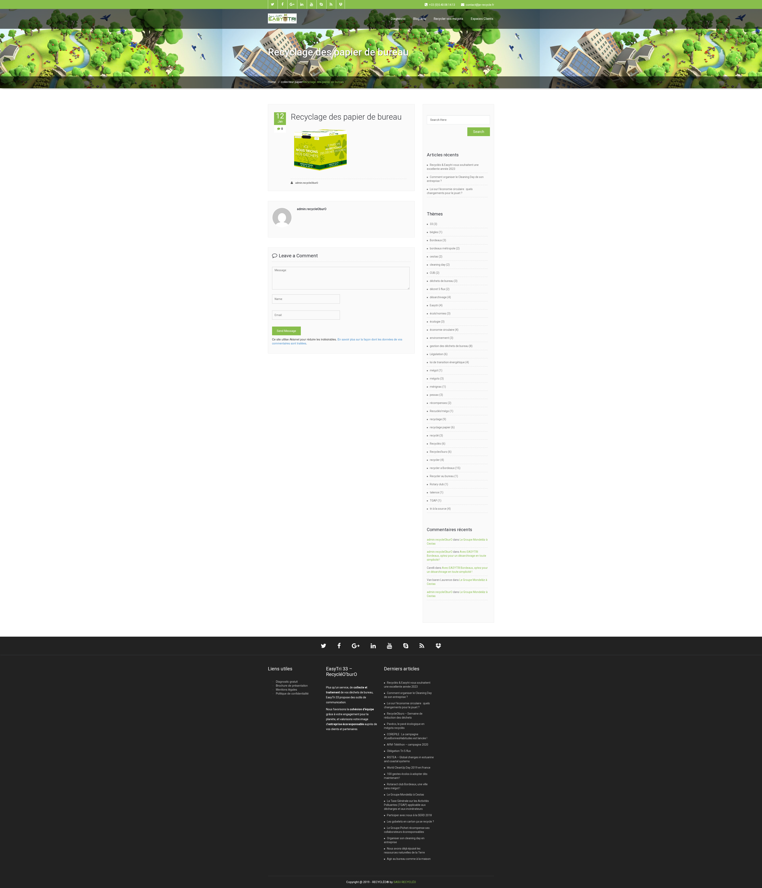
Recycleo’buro (438, 451)
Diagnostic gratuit (287, 681)
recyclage (436, 419)
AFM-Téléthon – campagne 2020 (407, 744)
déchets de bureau (441, 281)
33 (431, 224)
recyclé (434, 435)
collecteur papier (292, 82)
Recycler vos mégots (448, 19)
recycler (435, 459)
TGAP (433, 500)
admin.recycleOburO (306, 183)
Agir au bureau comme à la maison (409, 858)
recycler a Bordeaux (442, 468)
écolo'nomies (438, 313)
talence (434, 492)
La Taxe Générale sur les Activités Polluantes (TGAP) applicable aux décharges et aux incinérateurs (406, 804)
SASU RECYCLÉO (405, 882)
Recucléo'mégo (439, 411)
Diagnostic (398, 19)
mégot (434, 370)
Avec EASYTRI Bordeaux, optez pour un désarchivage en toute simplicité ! (456, 555)
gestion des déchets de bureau (449, 346)
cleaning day (437, 264)
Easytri (434, 305)
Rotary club (437, 484)
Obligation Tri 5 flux (399, 750)
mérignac (436, 386)
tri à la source (438, 508)
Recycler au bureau (442, 476)
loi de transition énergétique (447, 362)
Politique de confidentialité (292, 693)
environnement (439, 337)
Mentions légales (286, 689)
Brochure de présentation (292, 685)
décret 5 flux (437, 289)
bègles (434, 232)
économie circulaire (442, 329)
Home (272, 82)
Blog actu (419, 19)
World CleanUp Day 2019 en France (408, 767)
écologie (435, 321)
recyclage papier (440, 427)
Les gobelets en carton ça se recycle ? (410, 821)
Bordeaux (436, 240)
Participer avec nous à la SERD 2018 (409, 815)
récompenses (438, 403)
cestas (434, 256)
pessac (434, 394)
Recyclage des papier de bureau (346, 117)
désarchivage (438, 297)
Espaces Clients (482, 19)
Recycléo (435, 443)
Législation (436, 354)
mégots (435, 378)
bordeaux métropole (442, 248)
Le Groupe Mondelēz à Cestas (405, 794)
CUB (432, 272)
